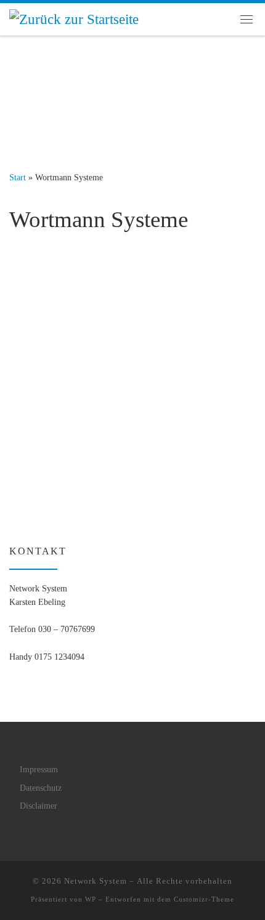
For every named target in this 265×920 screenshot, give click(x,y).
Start (17, 177)
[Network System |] (74, 18)
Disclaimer (38, 805)
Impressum (39, 769)
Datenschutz (41, 788)
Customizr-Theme (204, 899)
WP (90, 899)
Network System (95, 881)
